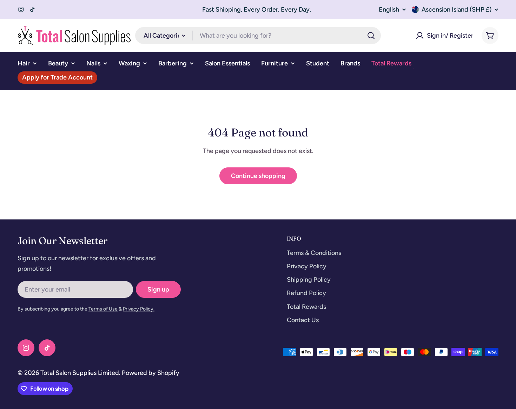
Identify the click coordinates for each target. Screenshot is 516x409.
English (389, 9)
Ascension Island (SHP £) (456, 9)
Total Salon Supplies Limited (79, 373)
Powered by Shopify (150, 373)
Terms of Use (103, 309)
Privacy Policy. (138, 309)
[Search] (371, 35)
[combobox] (258, 35)
